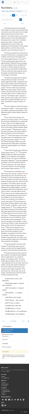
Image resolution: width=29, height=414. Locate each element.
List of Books (13, 321)
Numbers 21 (19, 11)
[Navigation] (25, 2)
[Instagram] (12, 399)
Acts (8, 371)
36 (25, 15)
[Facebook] (6, 399)
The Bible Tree (6, 378)
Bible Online (6, 410)
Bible (3, 11)
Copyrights (5, 385)
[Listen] (18, 2)
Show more (5, 339)
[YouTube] (9, 399)
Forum (4, 394)
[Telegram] (15, 399)
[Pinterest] (23, 399)
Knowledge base (7, 391)
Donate (25, 411)
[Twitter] (18, 399)
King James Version (10, 11)
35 (22, 15)
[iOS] (2, 405)
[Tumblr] (20, 399)
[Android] (5, 405)
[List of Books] (15, 2)
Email (4, 393)
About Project (5, 384)
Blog (4, 376)
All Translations (7, 347)
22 (16, 15)
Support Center (6, 390)
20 (10, 15)
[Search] (22, 2)
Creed (4, 382)
